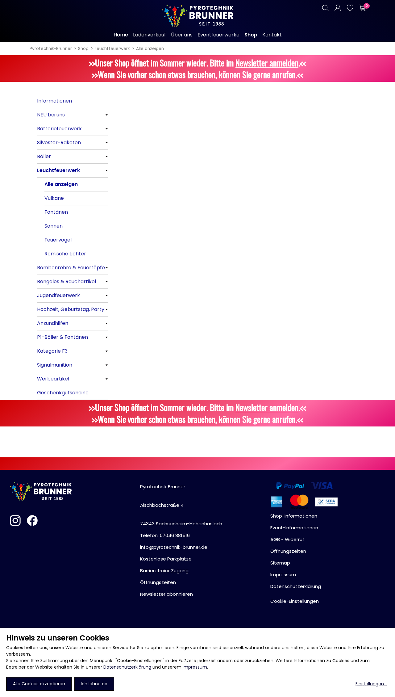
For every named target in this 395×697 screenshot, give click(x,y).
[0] (362, 8)
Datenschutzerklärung (127, 667)
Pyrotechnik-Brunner (51, 49)
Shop (83, 49)
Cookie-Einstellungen (294, 601)
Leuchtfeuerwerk (112, 49)
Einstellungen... (371, 684)
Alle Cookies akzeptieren (39, 684)
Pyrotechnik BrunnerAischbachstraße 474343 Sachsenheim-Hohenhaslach (181, 505)
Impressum (195, 667)
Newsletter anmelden (266, 63)
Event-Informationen (294, 527)
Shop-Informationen (293, 516)
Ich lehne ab (94, 684)
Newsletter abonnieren (166, 594)
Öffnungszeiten (158, 582)
